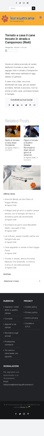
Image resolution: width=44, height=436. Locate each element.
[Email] (34, 105)
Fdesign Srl (24, 407)
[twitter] (20, 3)
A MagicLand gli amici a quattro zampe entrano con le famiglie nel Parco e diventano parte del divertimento (22, 213)
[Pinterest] (30, 105)
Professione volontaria (10, 343)
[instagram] (24, 3)
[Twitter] (13, 105)
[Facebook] (9, 105)
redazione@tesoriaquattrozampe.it (18, 384)
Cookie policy (31, 307)
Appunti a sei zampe (10, 326)
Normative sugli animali (11, 334)
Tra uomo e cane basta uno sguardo (11, 353)
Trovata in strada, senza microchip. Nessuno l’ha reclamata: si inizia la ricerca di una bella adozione (20, 261)
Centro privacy (31, 318)
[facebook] (16, 3)
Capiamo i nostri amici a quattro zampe (12, 310)
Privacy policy (31, 312)
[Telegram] (26, 105)
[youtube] (27, 3)
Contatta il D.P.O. (29, 325)
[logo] (18, 15)
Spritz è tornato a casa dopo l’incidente (12, 142)
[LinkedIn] (18, 105)
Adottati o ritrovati (20, 47)
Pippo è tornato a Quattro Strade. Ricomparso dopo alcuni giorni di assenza (31, 147)
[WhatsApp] (22, 105)
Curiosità (8, 318)
